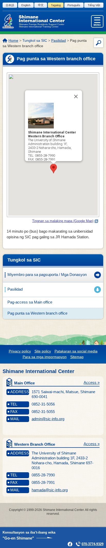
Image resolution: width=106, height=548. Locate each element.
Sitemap (77, 357)
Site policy (42, 351)
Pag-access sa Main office (29, 302)
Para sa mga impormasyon (45, 357)
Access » (92, 382)
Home (13, 40)
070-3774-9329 (92, 544)
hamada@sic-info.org (50, 490)
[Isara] (76, 96)
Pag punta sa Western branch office (37, 313)
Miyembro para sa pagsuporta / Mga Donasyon (47, 274)
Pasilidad (58, 40)
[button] (53, 168)
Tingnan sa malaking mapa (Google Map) (62, 221)
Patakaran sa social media (76, 351)
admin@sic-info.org (48, 419)
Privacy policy (20, 351)
